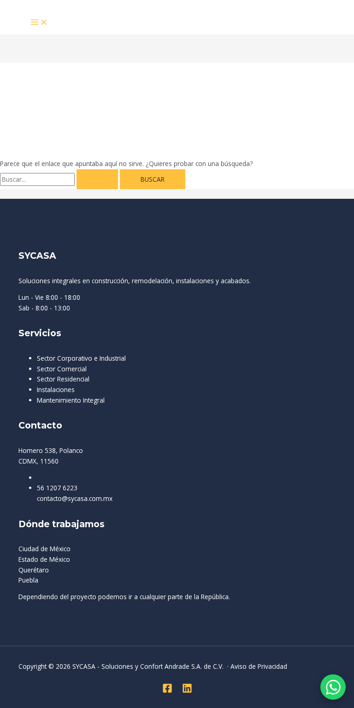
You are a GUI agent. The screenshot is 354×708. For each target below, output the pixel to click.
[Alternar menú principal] (39, 23)
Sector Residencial (63, 379)
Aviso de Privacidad (258, 666)
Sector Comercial (62, 368)
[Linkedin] (187, 690)
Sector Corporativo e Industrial (81, 358)
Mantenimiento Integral (71, 400)
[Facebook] (167, 690)
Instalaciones (56, 389)
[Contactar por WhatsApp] (333, 687)
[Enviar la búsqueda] (97, 179)
